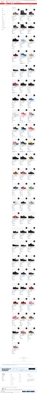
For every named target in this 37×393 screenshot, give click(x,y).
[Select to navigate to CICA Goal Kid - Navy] (20, 195)
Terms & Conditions (4, 387)
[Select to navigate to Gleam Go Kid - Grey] (20, 92)
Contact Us (11, 375)
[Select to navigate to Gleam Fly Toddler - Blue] (29, 310)
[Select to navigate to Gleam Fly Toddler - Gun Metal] (28, 310)
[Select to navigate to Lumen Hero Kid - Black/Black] (21, 63)
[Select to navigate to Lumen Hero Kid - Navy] (22, 63)
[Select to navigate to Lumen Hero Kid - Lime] (20, 63)
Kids (13, 369)
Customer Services (11, 376)
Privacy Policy (7, 387)
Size (2, 8)
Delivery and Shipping (12, 377)
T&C (31, 3)
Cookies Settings (24, 391)
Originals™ (30, 3)
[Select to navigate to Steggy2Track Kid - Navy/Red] (28, 325)
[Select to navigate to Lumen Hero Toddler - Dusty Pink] (21, 122)
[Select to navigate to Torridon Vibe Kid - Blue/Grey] (13, 48)
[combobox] (32, 5)
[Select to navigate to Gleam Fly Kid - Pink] (29, 92)
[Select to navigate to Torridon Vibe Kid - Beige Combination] (12, 48)
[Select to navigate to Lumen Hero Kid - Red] (22, 151)
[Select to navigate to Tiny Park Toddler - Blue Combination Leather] (28, 166)
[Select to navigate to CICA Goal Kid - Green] (14, 195)
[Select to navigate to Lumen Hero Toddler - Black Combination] (20, 122)
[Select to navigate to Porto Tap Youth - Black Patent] (20, 253)
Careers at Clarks (20, 376)
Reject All (28, 391)
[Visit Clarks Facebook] (28, 376)
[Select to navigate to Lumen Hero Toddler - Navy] (22, 122)
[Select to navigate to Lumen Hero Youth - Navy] (12, 122)
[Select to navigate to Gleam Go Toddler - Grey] (12, 310)
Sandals (27, 3)
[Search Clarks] (30, 2)
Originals (17, 369)
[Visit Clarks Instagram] (29, 376)
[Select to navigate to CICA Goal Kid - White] (13, 195)
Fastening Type (3, 27)
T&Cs (21, 370)
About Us (19, 375)
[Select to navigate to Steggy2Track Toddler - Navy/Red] (21, 325)
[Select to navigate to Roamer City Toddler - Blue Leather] (29, 296)
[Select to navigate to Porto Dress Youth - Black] (12, 253)
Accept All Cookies (32, 391)
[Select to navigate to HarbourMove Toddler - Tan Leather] (20, 281)
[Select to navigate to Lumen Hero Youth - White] (28, 77)
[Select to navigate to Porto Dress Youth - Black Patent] (12, 77)
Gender (3, 10)
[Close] (36, 391)
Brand (2, 29)
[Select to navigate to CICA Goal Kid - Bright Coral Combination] (28, 107)
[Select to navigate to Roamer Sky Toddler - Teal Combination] (28, 63)
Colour (2, 12)
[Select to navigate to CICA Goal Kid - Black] (29, 107)
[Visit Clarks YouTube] (32, 376)
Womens (24, 3)
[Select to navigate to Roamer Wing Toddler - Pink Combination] (20, 48)
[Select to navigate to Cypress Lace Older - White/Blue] (20, 107)
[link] (18, 9)
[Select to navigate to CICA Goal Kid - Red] (12, 195)
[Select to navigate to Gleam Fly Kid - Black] (14, 325)
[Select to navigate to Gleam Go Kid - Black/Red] (21, 92)
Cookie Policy (10, 387)
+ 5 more (16, 92)
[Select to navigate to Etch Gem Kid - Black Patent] (12, 340)
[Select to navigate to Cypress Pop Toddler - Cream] (28, 340)
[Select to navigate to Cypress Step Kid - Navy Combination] (13, 107)
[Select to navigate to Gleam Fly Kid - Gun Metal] (30, 92)
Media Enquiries (20, 377)
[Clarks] (2, 2)
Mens (26, 3)
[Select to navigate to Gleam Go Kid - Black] (20, 310)
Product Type (3, 14)
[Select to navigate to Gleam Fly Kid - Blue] (28, 92)
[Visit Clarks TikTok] (30, 376)
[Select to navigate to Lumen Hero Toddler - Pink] (30, 122)
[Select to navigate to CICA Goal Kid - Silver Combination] (30, 107)
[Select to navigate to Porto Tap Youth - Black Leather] (20, 77)
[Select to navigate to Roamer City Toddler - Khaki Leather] (28, 296)
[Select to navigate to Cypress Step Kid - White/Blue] (12, 107)
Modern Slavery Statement (14, 387)
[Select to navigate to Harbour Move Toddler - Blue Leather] (12, 181)
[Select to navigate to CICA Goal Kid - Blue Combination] (20, 210)
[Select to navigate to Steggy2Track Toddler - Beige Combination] (20, 325)
